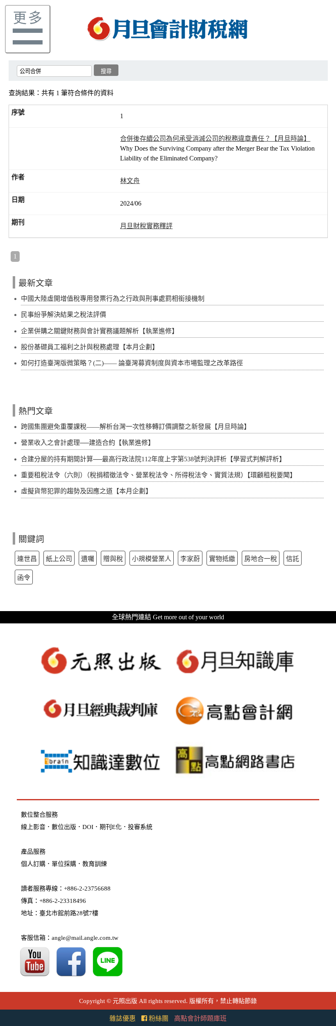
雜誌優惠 (122, 1018)
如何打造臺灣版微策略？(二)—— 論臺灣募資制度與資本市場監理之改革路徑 (132, 363)
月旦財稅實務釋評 (146, 225)
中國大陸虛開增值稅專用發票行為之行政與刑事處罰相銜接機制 (112, 298)
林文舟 (130, 180)
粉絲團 (157, 1018)
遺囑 (87, 558)
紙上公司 (59, 558)
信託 (292, 558)
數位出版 (64, 827)
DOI (87, 827)
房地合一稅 (260, 558)
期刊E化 (111, 827)
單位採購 (64, 864)
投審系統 (140, 827)
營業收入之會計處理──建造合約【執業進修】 (87, 442)
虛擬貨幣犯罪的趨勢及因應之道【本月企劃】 (86, 491)
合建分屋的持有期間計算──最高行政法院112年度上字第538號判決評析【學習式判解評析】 (153, 459)
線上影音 (33, 827)
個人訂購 (33, 864)
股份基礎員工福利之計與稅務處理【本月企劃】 (90, 347)
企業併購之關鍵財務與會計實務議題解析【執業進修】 (99, 330)
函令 (23, 577)
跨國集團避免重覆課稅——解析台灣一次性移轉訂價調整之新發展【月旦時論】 (135, 426)
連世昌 (27, 558)
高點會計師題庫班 (200, 1018)
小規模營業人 (151, 558)
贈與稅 (113, 558)
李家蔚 (190, 558)
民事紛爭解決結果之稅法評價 (63, 314)
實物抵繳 (222, 558)
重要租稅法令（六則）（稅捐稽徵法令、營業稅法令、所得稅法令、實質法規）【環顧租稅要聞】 (158, 475)
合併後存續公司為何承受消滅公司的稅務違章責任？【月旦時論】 (215, 138)
